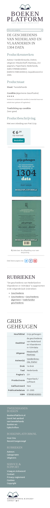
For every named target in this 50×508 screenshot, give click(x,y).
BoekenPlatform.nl (22, 433)
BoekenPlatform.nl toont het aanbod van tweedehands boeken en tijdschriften (16, 421)
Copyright (11, 483)
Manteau (31, 354)
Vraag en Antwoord (16, 471)
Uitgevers (11, 458)
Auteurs (10, 452)
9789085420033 (34, 394)
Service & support (14, 465)
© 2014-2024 (28, 499)
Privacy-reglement (16, 477)
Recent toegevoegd (16, 441)
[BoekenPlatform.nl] (25, 13)
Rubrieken (14, 447)
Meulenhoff (32, 351)
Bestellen (18, 140)
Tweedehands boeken (17, 409)
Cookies (11, 480)
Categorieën (13, 455)
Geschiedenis (17, 293)
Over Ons (11, 438)
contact (10, 501)
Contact (10, 474)
